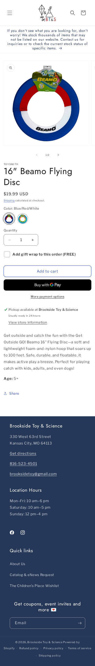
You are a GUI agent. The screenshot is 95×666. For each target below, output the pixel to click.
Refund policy (29, 648)
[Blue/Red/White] (9, 218)
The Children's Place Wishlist (34, 586)
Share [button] (14, 393)
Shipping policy (50, 655)
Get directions (23, 453)
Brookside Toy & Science (44, 642)
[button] (9, 13)
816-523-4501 (23, 464)
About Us (17, 564)
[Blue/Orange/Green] (22, 218)
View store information (28, 322)
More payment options (47, 296)
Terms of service (79, 648)
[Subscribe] (79, 623)
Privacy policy (53, 648)
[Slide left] (36, 155)
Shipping (9, 200)
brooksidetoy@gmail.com (33, 474)
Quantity (10, 230)
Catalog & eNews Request (32, 575)
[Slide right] (58, 155)
